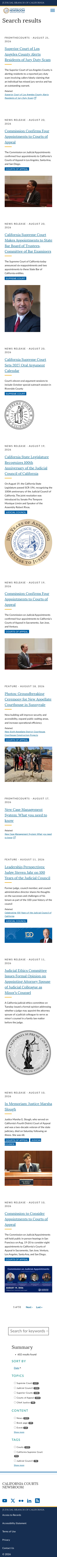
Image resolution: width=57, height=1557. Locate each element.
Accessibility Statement (14, 1523)
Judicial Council (16, 512)
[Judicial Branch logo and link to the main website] (28, 3)
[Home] (25, 10)
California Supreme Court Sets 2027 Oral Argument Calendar (25, 365)
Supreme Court (15, 278)
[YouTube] (4, 1501)
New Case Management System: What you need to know (26, 815)
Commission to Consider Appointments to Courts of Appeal (26, 1219)
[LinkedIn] (29, 1501)
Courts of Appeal (17, 168)
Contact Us (8, 1548)
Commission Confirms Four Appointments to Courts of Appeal (27, 136)
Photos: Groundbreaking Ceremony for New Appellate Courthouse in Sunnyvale (28, 699)
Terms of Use (9, 1531)
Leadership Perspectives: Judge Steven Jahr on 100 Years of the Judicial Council (27, 872)
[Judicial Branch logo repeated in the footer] (28, 1509)
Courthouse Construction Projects (21, 735)
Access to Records (11, 1515)
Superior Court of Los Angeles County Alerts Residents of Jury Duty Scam (28, 54)
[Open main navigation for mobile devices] (52, 10)
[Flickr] (21, 1501)
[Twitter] (13, 1501)
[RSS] (37, 1501)
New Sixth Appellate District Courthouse (25, 731)
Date (17, 1368)
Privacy (6, 1540)
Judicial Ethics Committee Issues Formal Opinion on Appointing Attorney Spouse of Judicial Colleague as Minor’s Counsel (27, 982)
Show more (19, 1432)
